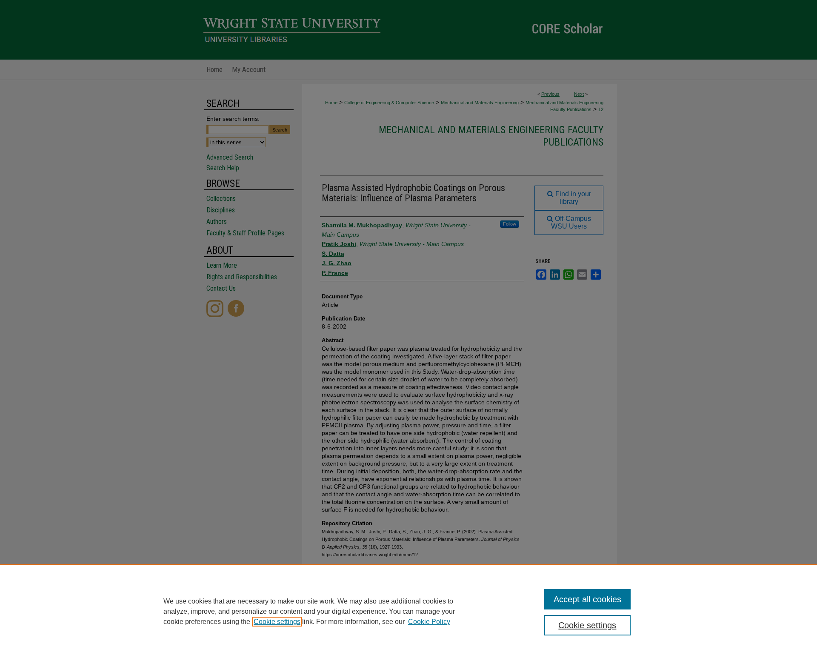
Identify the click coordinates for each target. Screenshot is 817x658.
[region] (408, 611)
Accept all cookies (587, 599)
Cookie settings (277, 621)
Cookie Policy (429, 621)
